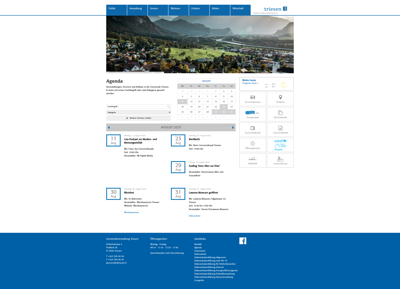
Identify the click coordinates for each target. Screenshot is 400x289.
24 (231, 107)
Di (191, 86)
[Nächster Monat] (233, 128)
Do (207, 86)
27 (199, 112)
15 (216, 102)
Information (194, 216)
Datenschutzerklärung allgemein (210, 257)
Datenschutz (200, 254)
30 (199, 91)
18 (182, 107)
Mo (182, 86)
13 (199, 102)
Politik (112, 8)
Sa (223, 86)
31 (207, 91)
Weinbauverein (131, 212)
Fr (216, 86)
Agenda (198, 248)
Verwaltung (136, 8)
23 (223, 107)
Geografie (199, 280)
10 (231, 96)
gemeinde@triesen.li (116, 263)
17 (231, 102)
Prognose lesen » (250, 83)
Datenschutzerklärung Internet (209, 267)
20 (199, 107)
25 (182, 112)
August (206, 81)
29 (191, 91)
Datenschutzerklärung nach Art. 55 (210, 261)
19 (191, 107)
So (231, 86)
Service (154, 8)
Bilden (215, 8)
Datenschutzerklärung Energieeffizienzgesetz (216, 270)
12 (191, 102)
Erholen (195, 8)
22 (216, 107)
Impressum (199, 251)
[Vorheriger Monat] (109, 128)
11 (182, 102)
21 (207, 107)
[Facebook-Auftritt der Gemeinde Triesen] (242, 244)
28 (182, 91)
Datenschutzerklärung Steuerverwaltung (213, 277)
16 (223, 102)
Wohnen (175, 8)
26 (191, 112)
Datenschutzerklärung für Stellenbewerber (215, 264)
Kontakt (198, 244)
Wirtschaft (238, 8)
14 (207, 102)
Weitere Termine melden (139, 118)
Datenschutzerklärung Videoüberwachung (214, 274)
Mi (199, 86)
